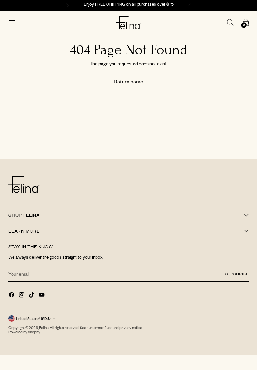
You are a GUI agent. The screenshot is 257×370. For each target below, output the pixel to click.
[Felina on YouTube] (42, 295)
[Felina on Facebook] (12, 295)
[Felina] (128, 22)
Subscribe (237, 274)
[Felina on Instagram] (22, 295)
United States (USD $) (33, 318)
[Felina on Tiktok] (32, 295)
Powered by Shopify (24, 332)
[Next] (190, 5)
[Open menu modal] (11, 22)
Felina (44, 327)
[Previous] (67, 5)
